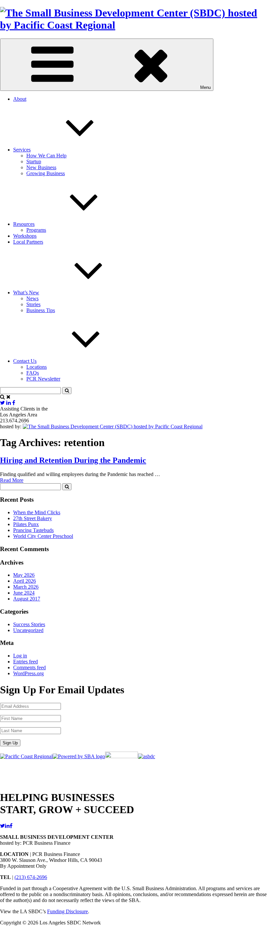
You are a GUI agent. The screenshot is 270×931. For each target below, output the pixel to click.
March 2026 (26, 587)
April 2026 (24, 581)
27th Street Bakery (32, 518)
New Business (41, 167)
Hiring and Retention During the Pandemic (73, 460)
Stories (33, 304)
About (19, 99)
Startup (33, 161)
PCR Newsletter (43, 379)
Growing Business (45, 173)
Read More (11, 480)
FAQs (32, 373)
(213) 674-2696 (30, 877)
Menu (205, 87)
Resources (24, 224)
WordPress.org (28, 673)
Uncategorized (28, 630)
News (32, 298)
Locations (36, 367)
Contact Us (25, 361)
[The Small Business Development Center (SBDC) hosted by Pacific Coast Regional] (135, 25)
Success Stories (29, 624)
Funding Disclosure (67, 911)
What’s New (26, 292)
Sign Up (10, 742)
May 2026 (24, 575)
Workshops (25, 236)
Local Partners (28, 242)
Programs (36, 230)
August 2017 (26, 598)
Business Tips (40, 310)
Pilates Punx (26, 524)
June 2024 (24, 593)
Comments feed (29, 667)
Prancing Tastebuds (33, 530)
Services (22, 149)
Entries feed (25, 661)
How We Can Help (46, 155)
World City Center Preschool (43, 536)
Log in (20, 655)
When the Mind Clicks (36, 512)
